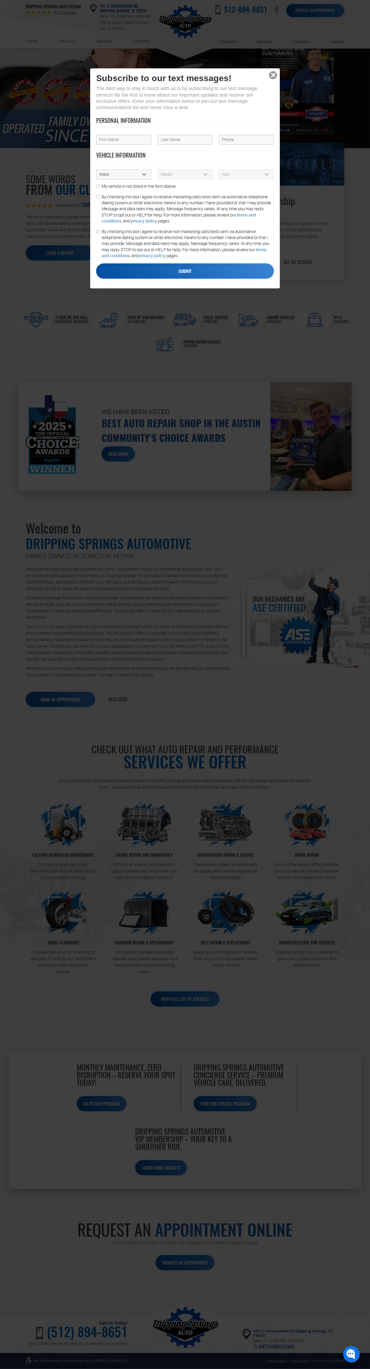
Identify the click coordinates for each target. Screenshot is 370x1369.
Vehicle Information (121, 156)
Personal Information (123, 121)
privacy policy (144, 221)
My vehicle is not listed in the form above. (139, 186)
